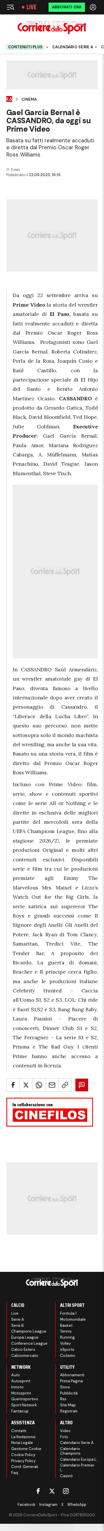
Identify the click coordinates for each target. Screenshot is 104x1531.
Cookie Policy (23, 1454)
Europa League (24, 1337)
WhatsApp (76, 1504)
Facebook (27, 1504)
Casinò (66, 1475)
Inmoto (17, 1387)
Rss (63, 1398)
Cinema (29, 99)
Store (65, 1387)
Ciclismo (67, 1355)
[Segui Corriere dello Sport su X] (52, 1491)
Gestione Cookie (26, 1448)
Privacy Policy (23, 1460)
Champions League (28, 1331)
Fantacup (20, 1411)
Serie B (17, 1325)
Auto (15, 1374)
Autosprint (20, 1381)
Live (31, 7)
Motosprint (21, 1393)
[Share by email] (52, 1085)
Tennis (66, 1331)
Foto (64, 1436)
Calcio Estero (23, 1349)
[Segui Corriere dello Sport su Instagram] (65, 1491)
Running (67, 1337)
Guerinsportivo (24, 1398)
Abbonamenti (72, 1374)
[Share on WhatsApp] (39, 1085)
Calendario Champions (70, 1451)
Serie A (17, 1319)
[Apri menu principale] (10, 7)
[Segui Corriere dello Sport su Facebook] (38, 1491)
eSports (67, 1349)
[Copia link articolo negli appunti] (65, 1085)
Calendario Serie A (72, 47)
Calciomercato (24, 1355)
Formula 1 (68, 1313)
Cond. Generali (24, 1466)
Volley (65, 1343)
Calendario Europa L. (78, 1459)
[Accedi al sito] (94, 7)
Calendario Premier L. (77, 1467)
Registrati (68, 1411)
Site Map (68, 1405)
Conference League (29, 1343)
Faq (14, 1472)
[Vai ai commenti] (81, 1085)
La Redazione (23, 1436)
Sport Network (24, 1405)
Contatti (18, 1430)
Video (65, 1430)
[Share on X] (26, 1085)
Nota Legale (22, 1442)
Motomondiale (73, 1319)
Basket (66, 1325)
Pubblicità (69, 1393)
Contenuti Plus (25, 47)
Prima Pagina (71, 1381)
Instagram (48, 1504)
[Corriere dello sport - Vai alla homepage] (52, 27)
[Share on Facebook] (13, 1085)
